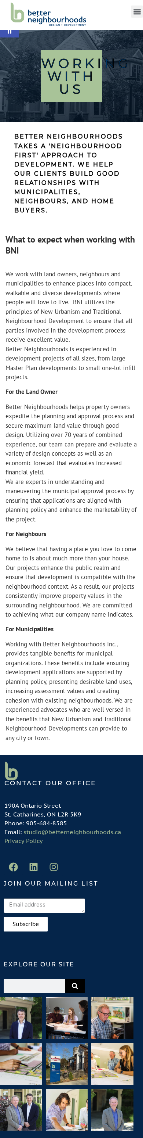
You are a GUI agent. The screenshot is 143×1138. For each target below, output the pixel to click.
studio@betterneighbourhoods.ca (72, 832)
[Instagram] (54, 867)
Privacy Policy (23, 840)
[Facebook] (13, 867)
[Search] (75, 986)
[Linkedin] (34, 867)
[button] (137, 12)
